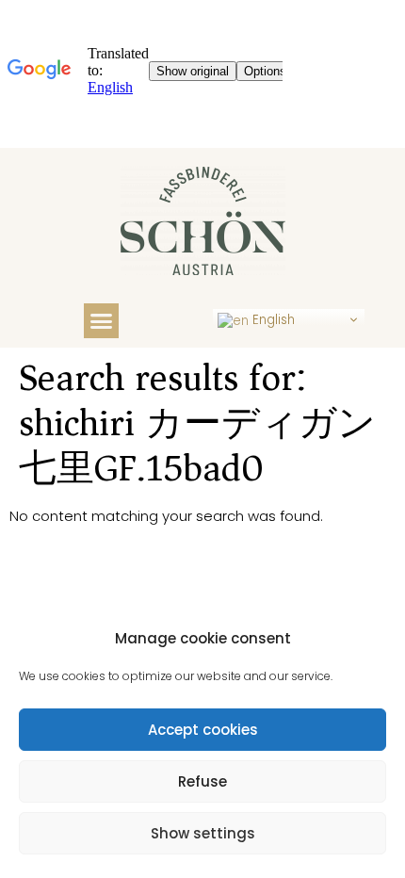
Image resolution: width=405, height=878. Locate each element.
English (272, 320)
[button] (102, 321)
